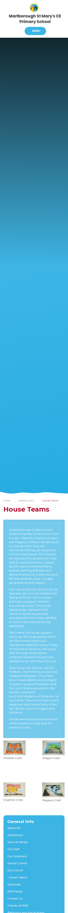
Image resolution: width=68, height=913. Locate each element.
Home (6, 500)
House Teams (50, 500)
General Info (26, 500)
